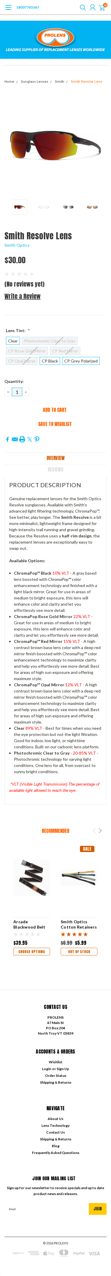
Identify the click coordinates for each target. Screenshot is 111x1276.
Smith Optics (17, 245)
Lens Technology (55, 1125)
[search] (81, 7)
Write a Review (22, 296)
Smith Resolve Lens (86, 82)
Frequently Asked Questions (55, 1152)
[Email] (15, 439)
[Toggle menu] (8, 10)
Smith (59, 82)
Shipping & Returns (55, 1082)
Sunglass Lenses (34, 82)
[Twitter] (30, 439)
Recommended (55, 830)
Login (46, 1069)
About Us (55, 1118)
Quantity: (14, 381)
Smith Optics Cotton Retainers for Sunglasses (79, 926)
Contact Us (55, 1132)
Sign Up (63, 1069)
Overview (55, 457)
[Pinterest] (37, 439)
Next (100, 145)
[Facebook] (7, 439)
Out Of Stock (79, 951)
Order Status (55, 1075)
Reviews (55, 469)
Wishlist (55, 1062)
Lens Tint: (18, 330)
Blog (55, 1146)
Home (9, 82)
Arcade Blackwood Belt (29, 924)
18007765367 (27, 7)
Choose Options (31, 951)
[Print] (22, 439)
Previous (10, 145)
